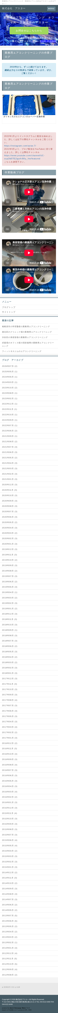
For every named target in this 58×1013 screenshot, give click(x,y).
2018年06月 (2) (10, 646)
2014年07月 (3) (10, 899)
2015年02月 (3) (10, 862)
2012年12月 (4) (10, 953)
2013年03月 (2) (10, 937)
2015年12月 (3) (10, 808)
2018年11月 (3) (9, 619)
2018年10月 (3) (10, 625)
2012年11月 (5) (9, 959)
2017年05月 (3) (10, 716)
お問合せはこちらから (29, 30)
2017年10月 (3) (10, 689)
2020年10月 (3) (10, 495)
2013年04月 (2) (10, 932)
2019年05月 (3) (10, 587)
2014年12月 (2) (10, 872)
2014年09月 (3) (10, 889)
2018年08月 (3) (10, 635)
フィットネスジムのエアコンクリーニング (22, 351)
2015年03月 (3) (10, 856)
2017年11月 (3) (9, 684)
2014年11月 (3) (9, 878)
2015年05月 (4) (10, 845)
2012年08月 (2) (10, 975)
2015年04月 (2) (10, 851)
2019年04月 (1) (10, 592)
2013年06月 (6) (10, 921)
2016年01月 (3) (10, 802)
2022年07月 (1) (10, 425)
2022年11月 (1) (9, 409)
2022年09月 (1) (10, 420)
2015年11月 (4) (9, 813)
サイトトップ (8, 312)
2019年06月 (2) (10, 582)
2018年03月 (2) (10, 662)
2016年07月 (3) (10, 770)
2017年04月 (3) (10, 721)
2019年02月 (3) (10, 603)
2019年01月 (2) (10, 608)
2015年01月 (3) (10, 867)
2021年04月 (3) (10, 463)
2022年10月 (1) (10, 415)
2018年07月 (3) (10, 641)
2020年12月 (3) (10, 484)
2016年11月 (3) (9, 748)
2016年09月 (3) (10, 759)
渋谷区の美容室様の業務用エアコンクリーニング (25, 337)
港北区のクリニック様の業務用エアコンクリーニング (27, 332)
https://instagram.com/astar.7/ (20, 146)
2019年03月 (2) (10, 598)
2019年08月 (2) (10, 571)
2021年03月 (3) (10, 468)
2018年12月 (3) (10, 614)
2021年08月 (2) (10, 441)
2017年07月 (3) (10, 705)
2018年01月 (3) (10, 673)
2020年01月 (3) (10, 544)
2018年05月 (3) (10, 652)
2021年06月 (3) (10, 452)
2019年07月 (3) (10, 576)
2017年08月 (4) (10, 700)
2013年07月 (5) (10, 915)
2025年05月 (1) (10, 371)
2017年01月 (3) (10, 738)
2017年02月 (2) (10, 732)
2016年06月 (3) (10, 775)
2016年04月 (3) (10, 786)
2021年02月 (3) (10, 474)
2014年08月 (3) (10, 894)
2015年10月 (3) (10, 819)
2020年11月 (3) (9, 490)
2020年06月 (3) (10, 517)
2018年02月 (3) (10, 668)
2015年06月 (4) (10, 840)
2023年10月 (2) (10, 388)
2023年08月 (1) (10, 393)
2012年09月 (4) (10, 969)
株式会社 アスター (14, 8)
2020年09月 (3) (10, 501)
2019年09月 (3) (10, 565)
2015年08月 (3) (10, 829)
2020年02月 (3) (10, 538)
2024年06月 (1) (10, 377)
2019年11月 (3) (9, 555)
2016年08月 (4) (10, 765)
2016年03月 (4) (10, 792)
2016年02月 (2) (10, 797)
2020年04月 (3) (10, 528)
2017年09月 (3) (10, 695)
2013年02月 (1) (10, 942)
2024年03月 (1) (10, 382)
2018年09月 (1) (10, 630)
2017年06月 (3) (10, 711)
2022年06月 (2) (10, 431)
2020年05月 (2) (10, 522)
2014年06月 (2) (10, 905)
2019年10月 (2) (10, 560)
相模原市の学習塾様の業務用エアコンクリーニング (26, 326)
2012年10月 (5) (10, 964)
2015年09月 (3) (10, 824)
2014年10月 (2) (10, 883)
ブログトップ (8, 307)
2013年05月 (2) (10, 926)
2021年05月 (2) (10, 458)
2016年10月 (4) (10, 754)
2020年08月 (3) (10, 506)
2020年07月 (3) (10, 511)
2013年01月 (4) (10, 948)
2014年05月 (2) (10, 910)
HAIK (30, 1010)
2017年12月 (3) (10, 678)
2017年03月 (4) (10, 727)
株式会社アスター (22, 999)
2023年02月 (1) (10, 398)
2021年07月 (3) (10, 447)
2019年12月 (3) (10, 549)
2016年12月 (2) (10, 743)
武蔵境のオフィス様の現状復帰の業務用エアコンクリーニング (28, 344)
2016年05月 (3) (10, 781)
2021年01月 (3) (10, 479)
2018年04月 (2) (10, 657)
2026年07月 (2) (10, 366)
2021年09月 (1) (10, 436)
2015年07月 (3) (10, 835)
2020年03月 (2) (10, 533)
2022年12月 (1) (10, 404)
